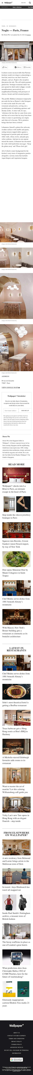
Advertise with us (16, 1047)
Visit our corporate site (21, 1068)
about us (16, 1033)
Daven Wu (7, 35)
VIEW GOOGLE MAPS (10, 387)
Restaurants (12, 26)
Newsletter (28, 67)
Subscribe (23, 2)
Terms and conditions (16, 1038)
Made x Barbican (17, 7)
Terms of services (23, 416)
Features (28, 35)
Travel (3, 26)
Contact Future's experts (16, 1036)
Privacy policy (16, 1041)
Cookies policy (16, 1044)
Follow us (19, 67)
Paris (22, 87)
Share (6, 67)
